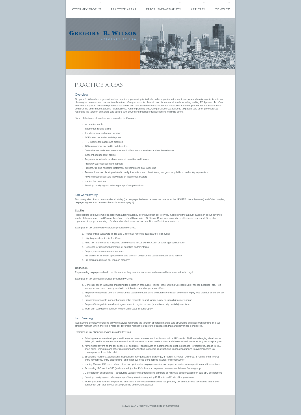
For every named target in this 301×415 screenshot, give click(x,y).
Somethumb (172, 405)
